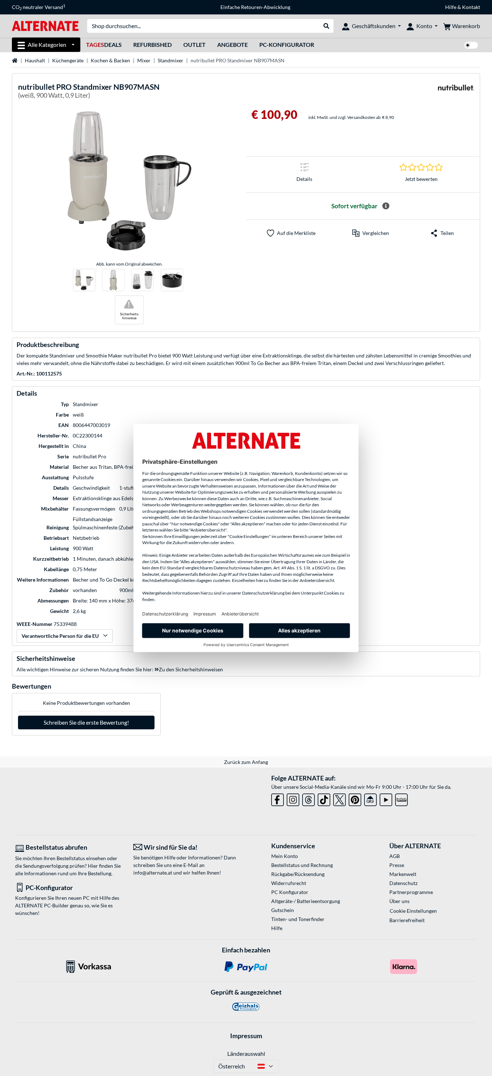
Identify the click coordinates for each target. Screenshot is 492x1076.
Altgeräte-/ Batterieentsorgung (305, 901)
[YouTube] (386, 798)
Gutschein (282, 910)
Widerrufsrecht (288, 883)
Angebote (232, 44)
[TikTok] (324, 798)
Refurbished (152, 44)
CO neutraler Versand (38, 7)
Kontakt (471, 7)
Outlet (194, 44)
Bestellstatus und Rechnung (302, 865)
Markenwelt (402, 874)
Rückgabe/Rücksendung (298, 874)
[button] (371, 233)
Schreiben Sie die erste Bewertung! (86, 722)
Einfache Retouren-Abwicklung (255, 7)
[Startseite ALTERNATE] (45, 25)
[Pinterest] (355, 798)
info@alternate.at (152, 873)
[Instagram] (293, 798)
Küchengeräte (68, 60)
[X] (339, 798)
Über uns (399, 901)
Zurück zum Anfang (246, 762)
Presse (396, 865)
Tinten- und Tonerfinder (298, 919)
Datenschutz (403, 883)
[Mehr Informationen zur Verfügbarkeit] (385, 206)
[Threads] (308, 798)
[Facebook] (277, 798)
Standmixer (170, 60)
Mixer (144, 60)
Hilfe (450, 7)
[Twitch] (401, 798)
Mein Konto (284, 856)
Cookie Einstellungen (413, 911)
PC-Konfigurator (286, 44)
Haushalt (35, 60)
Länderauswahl (246, 1053)
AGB (394, 856)
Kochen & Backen (110, 60)
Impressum (246, 1036)
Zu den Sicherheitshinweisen (191, 669)
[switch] (471, 45)
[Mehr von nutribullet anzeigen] (456, 92)
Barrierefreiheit (407, 920)
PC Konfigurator (289, 892)
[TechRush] (370, 798)
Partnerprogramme (411, 892)
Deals (104, 44)
